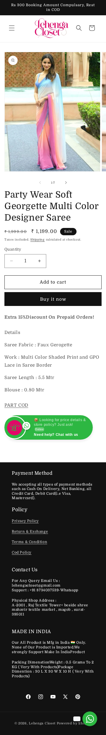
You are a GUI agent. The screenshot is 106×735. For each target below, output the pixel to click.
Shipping (37, 239)
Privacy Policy (25, 521)
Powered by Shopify (74, 723)
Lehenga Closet (42, 723)
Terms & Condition (29, 542)
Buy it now (53, 299)
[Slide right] (65, 182)
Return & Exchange (30, 531)
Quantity (12, 249)
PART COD (16, 405)
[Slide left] (40, 182)
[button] (11, 27)
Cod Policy (22, 552)
